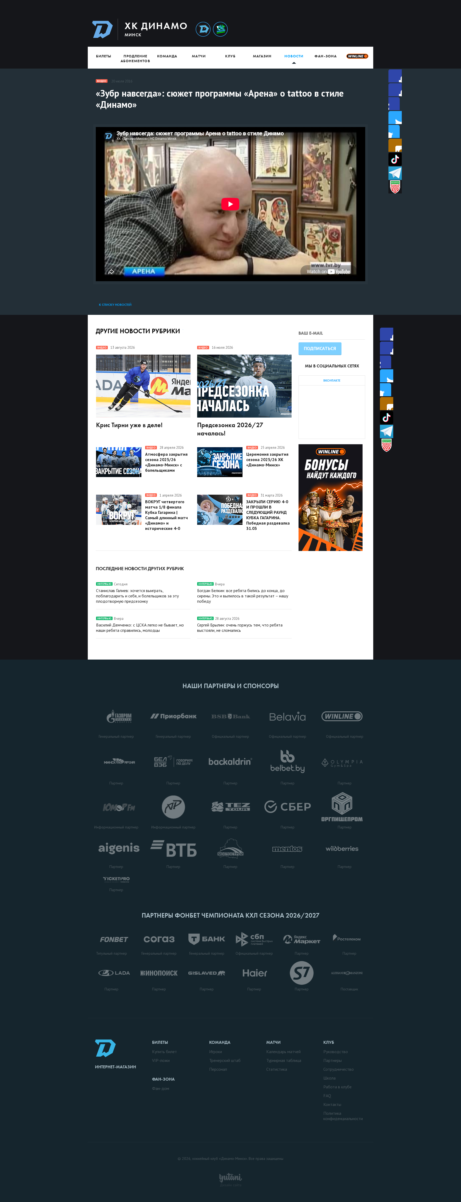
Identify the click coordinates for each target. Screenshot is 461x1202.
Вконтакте (395, 131)
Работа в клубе (337, 1086)
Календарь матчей (283, 1051)
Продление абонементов (135, 58)
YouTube (395, 145)
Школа (329, 1078)
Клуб (230, 56)
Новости (293, 56)
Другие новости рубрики (138, 331)
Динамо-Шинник (203, 29)
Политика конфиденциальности (343, 1115)
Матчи (198, 56)
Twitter (395, 103)
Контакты (332, 1104)
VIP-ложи (161, 1060)
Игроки (215, 1051)
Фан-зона (325, 56)
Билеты (103, 56)
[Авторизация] (323, 29)
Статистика (276, 1069)
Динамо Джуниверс (220, 29)
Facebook (395, 75)
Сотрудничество (338, 1069)
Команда (167, 56)
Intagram (395, 117)
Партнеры (332, 1060)
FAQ (327, 1095)
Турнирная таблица (283, 1060)
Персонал (218, 1069)
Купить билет (164, 1051)
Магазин (262, 56)
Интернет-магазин (115, 1067)
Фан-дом (160, 1088)
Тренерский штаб (225, 1060)
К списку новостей (115, 305)
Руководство (335, 1051)
